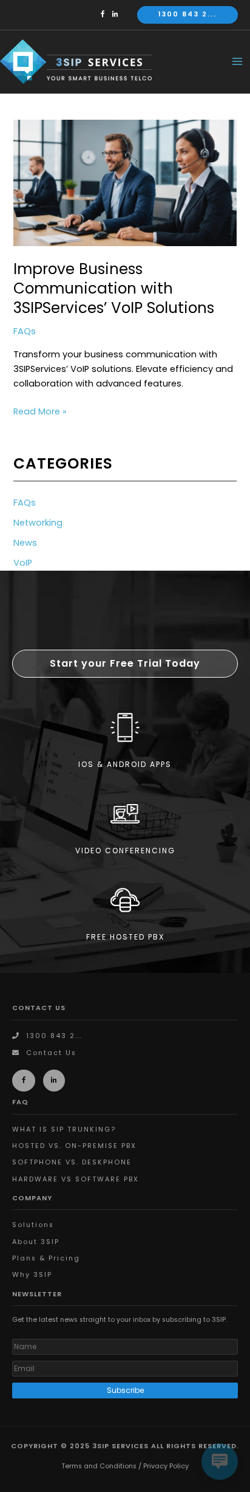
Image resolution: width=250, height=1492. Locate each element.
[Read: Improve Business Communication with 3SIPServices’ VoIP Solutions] (124, 182)
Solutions (33, 1224)
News (25, 543)
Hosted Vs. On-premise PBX (74, 1145)
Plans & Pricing (46, 1258)
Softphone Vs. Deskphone (72, 1162)
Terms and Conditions (99, 1466)
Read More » (40, 412)
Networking (37, 523)
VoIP (22, 563)
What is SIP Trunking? (64, 1129)
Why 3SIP (32, 1274)
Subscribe (125, 1390)
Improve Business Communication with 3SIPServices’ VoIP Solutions (113, 288)
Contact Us (51, 1052)
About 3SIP (35, 1241)
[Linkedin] (118, 14)
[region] (125, 772)
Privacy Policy (166, 1466)
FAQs (24, 331)
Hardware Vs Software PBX (75, 1179)
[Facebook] (105, 14)
